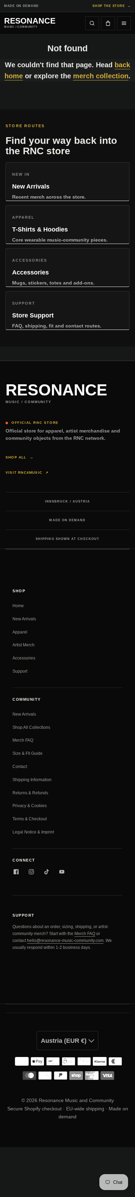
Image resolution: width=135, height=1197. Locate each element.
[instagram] (31, 872)
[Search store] (92, 23)
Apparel (19, 632)
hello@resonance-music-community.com (65, 940)
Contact (19, 766)
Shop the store (111, 6)
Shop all (20, 457)
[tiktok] (46, 872)
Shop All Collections (31, 727)
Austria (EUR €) (64, 1040)
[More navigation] (124, 23)
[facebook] (16, 872)
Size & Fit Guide (27, 753)
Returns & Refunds (30, 792)
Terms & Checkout (29, 818)
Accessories (23, 658)
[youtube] (61, 872)
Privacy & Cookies (29, 805)
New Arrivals (24, 619)
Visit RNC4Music (27, 472)
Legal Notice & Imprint (33, 832)
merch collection (100, 76)
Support (19, 671)
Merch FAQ (22, 740)
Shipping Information (32, 779)
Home (18, 605)
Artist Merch (23, 645)
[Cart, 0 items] (108, 23)
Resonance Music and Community (76, 1100)
